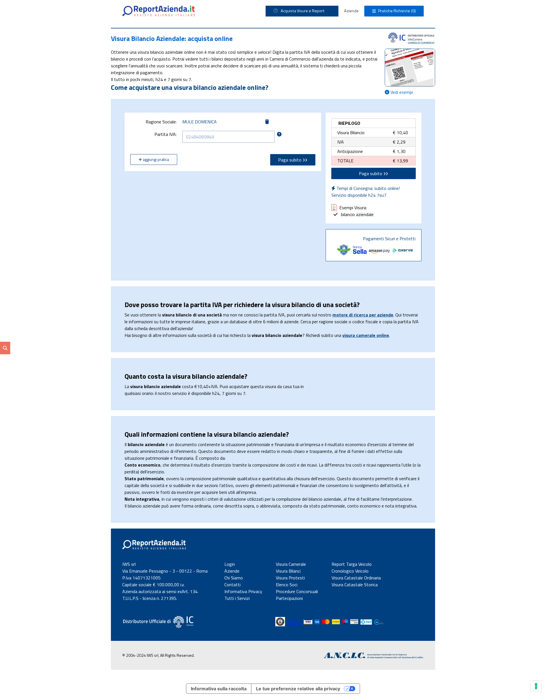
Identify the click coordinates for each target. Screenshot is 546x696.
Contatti (232, 584)
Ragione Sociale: (161, 121)
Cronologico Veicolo (350, 570)
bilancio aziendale (357, 214)
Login (229, 564)
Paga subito (290, 159)
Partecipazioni (289, 598)
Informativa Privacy (243, 591)
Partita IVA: (165, 134)
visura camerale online (365, 335)
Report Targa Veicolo (352, 564)
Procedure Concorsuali (297, 591)
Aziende (351, 11)
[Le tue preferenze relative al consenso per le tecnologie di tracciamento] (536, 686)
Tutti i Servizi (237, 598)
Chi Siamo (233, 577)
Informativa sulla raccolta (219, 688)
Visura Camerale (291, 564)
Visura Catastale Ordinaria (356, 577)
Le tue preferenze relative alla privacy (298, 688)
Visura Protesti (290, 577)
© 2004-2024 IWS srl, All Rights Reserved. (158, 655)
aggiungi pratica (155, 159)
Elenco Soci (286, 584)
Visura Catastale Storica (355, 584)
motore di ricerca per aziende (362, 314)
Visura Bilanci (288, 570)
